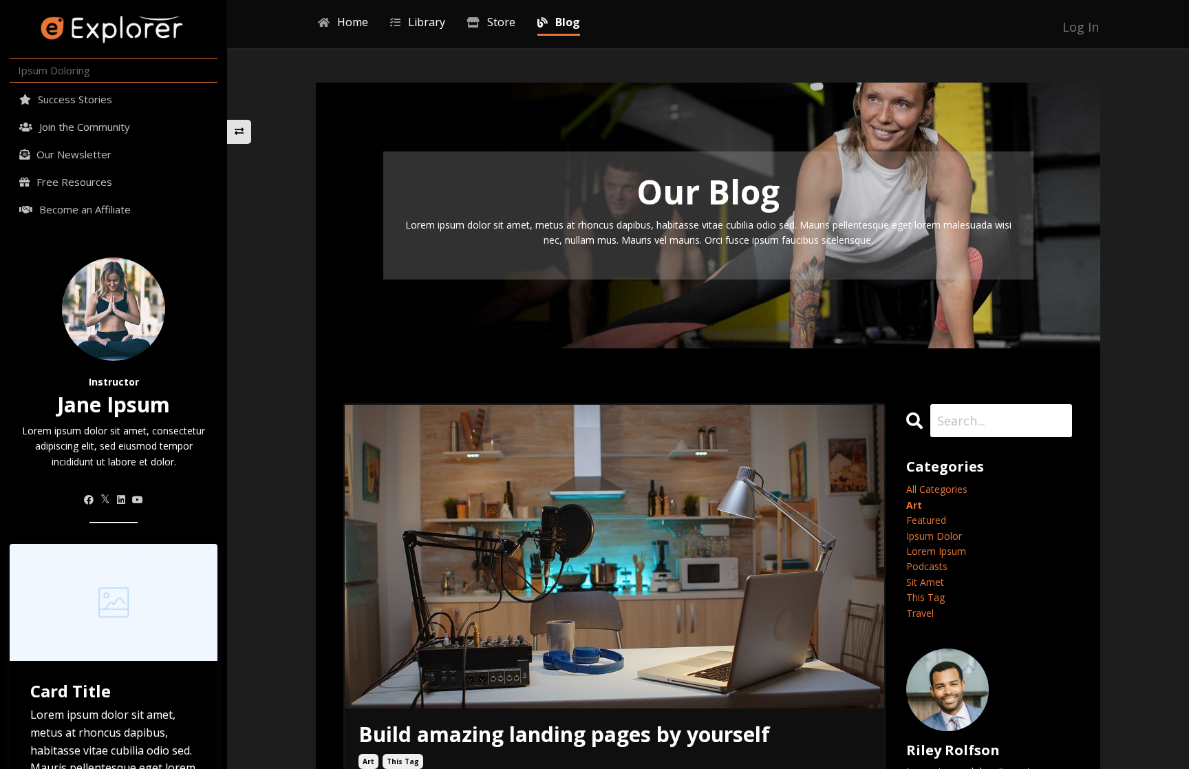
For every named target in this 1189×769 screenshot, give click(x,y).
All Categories (936, 489)
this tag (403, 761)
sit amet (925, 582)
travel (920, 613)
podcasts (926, 566)
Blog (567, 22)
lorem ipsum (936, 551)
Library (426, 22)
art (368, 761)
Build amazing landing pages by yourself (564, 734)
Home (352, 22)
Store (501, 22)
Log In (1080, 27)
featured (926, 520)
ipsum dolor (934, 535)
